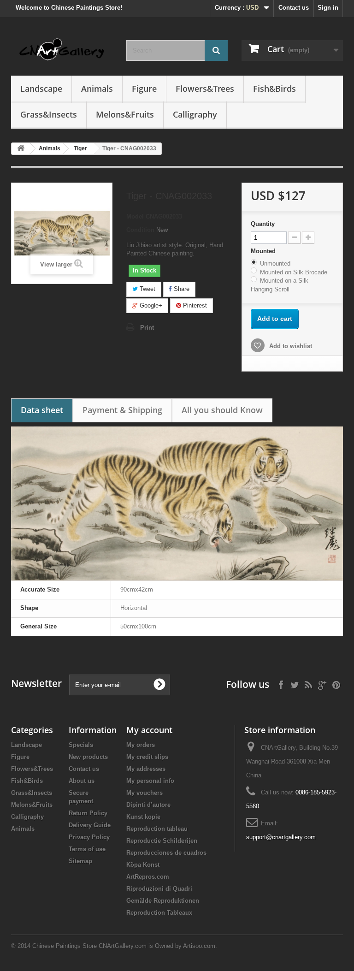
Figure (144, 88)
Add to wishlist (289, 346)
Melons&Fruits (125, 114)
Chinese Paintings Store (64, 945)
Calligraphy (195, 114)
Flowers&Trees (205, 88)
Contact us (293, 7)
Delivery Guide (90, 825)
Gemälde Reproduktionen (162, 900)
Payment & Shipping (122, 409)
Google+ (150, 305)
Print (147, 327)
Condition (140, 229)
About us (81, 780)
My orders (140, 744)
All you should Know (222, 409)
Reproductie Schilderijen (161, 840)
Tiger (80, 148)
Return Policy (88, 813)
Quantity (263, 223)
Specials (81, 744)
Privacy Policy (89, 837)
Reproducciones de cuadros (166, 852)
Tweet (146, 288)
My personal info (150, 780)
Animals (97, 88)
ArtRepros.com (147, 876)
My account (149, 729)
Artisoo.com (199, 945)
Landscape (41, 88)
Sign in (328, 7)
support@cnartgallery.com (281, 837)
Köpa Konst (142, 864)
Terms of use (87, 849)
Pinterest (194, 305)
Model (135, 216)
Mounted (264, 251)
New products (88, 756)
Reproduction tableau (157, 828)
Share (180, 288)
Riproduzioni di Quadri (159, 888)
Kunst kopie (143, 816)
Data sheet (42, 409)
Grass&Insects (48, 114)
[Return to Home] (21, 148)
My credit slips (147, 756)
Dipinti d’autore (148, 804)
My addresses (145, 768)
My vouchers (144, 792)
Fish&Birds (274, 88)
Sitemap (80, 861)
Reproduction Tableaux (159, 912)
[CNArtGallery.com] (61, 50)
